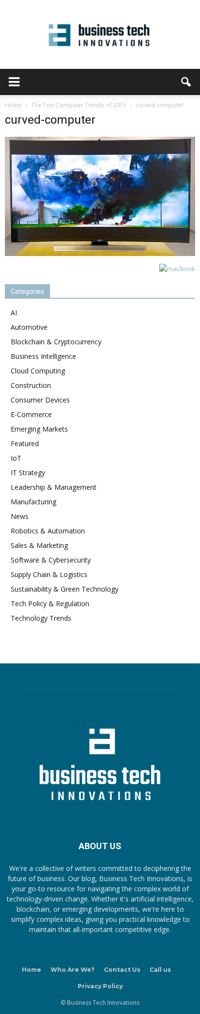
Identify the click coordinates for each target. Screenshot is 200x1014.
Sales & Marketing (39, 545)
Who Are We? (72, 969)
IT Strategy (28, 472)
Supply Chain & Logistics (49, 574)
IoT (16, 458)
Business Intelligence (43, 356)
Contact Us (122, 969)
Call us (160, 969)
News (20, 516)
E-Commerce (31, 414)
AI (14, 312)
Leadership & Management (54, 487)
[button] (186, 82)
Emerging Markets (39, 429)
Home (31, 969)
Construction (31, 385)
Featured (25, 443)
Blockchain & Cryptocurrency (56, 341)
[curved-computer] (100, 254)
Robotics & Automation (48, 530)
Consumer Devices (40, 399)
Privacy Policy (100, 986)
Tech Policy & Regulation (50, 603)
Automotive (29, 327)
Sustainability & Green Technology (64, 589)
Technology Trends (41, 618)
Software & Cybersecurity (51, 559)
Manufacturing (33, 501)
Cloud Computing (38, 370)
